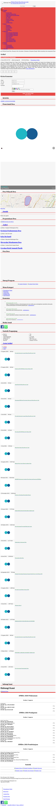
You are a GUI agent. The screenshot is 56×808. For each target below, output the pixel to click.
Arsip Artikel (7, 343)
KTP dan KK (9, 45)
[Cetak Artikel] (13, 72)
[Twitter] (4, 72)
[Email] (7, 72)
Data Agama (8, 37)
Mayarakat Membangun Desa (11, 242)
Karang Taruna (9, 19)
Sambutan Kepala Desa (11, 14)
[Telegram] (10, 72)
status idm (5, 48)
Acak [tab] (4, 348)
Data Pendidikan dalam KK (12, 34)
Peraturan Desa (6, 294)
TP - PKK (8, 17)
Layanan (5, 43)
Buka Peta (3, 208)
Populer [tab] (5, 347)
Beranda (5, 10)
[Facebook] (2, 72)
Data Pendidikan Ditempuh (12, 35)
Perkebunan (8, 26)
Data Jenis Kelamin (10, 38)
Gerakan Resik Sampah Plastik (11, 248)
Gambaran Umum (10, 20)
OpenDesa (4, 805)
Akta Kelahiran (9, 46)
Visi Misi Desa (9, 22)
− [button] (2, 198)
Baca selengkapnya (30, 68)
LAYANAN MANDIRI (10, 101)
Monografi (5, 31)
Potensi (4, 24)
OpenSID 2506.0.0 (11, 805)
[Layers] (54, 196)
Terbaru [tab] (5, 346)
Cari (34, 6)
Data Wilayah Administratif (12, 32)
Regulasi (5, 42)
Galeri (5, 225)
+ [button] (2, 196)
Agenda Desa (6, 293)
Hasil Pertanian (6, 295)
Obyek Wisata (9, 27)
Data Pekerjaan (9, 36)
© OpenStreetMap (48, 207)
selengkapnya (26, 304)
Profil (4, 11)
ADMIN (2, 101)
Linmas (7, 21)
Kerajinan (8, 29)
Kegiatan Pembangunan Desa (11, 231)
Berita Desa (5, 291)
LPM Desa (8, 16)
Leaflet (44, 207)
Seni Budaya (9, 30)
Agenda (5, 211)
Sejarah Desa (9, 12)
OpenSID (53, 207)
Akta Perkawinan (10, 47)
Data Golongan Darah (11, 40)
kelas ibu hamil (6, 236)
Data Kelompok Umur (11, 41)
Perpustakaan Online (35, 60)
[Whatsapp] (16, 72)
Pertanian (8, 25)
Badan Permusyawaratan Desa (12, 15)
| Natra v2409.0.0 (19, 805)
